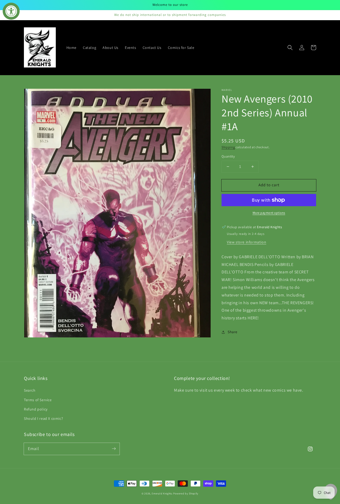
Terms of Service (38, 399)
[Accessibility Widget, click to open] (11, 11)
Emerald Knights (162, 493)
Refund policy (36, 409)
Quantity (228, 156)
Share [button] (232, 331)
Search (30, 390)
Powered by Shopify (186, 493)
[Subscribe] (114, 449)
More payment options (269, 213)
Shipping (228, 147)
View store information (246, 242)
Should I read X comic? (43, 418)
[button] (290, 47)
